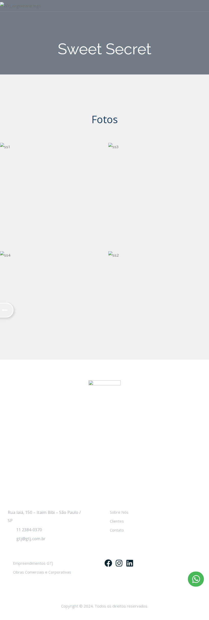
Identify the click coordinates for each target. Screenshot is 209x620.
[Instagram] (119, 563)
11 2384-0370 (29, 530)
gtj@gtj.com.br (30, 538)
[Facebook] (108, 563)
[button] (196, 579)
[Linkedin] (130, 563)
